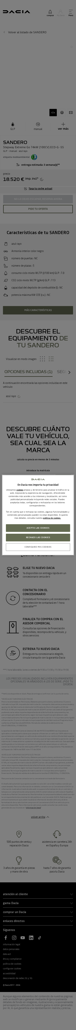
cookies (19, 489)
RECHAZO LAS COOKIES (38, 537)
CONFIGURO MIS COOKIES (38, 546)
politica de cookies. (52, 518)
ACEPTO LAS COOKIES (38, 527)
